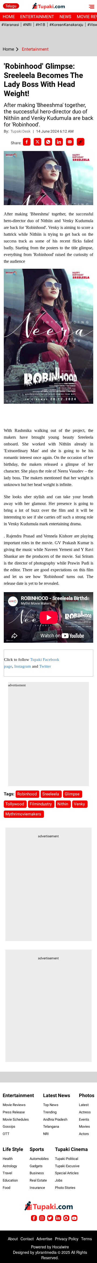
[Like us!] (34, 1218)
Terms (86, 1238)
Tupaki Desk (21, 131)
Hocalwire (60, 1246)
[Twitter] (37, 142)
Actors (84, 1134)
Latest (84, 1105)
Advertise (44, 1238)
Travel (7, 1173)
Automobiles (39, 1159)
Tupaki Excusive (67, 1166)
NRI (46, 1134)
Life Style (13, 1149)
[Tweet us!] (42, 1218)
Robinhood (27, 794)
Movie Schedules (16, 1119)
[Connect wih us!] (58, 1218)
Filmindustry (41, 804)
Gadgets (36, 1166)
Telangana (51, 1126)
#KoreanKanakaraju (66, 24)
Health (8, 1159)
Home (9, 16)
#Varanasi (10, 24)
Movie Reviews (14, 1105)
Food (6, 1188)
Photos (86, 1095)
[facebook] (27, 142)
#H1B (40, 24)
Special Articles (67, 1173)
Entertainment (37, 16)
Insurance (37, 1188)
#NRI (27, 24)
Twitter (45, 666)
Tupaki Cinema (71, 1149)
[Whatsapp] (48, 142)
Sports (37, 1149)
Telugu (10, 6)
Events (84, 1119)
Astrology (10, 1166)
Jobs (59, 1180)
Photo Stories (65, 1188)
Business (37, 1173)
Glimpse (73, 794)
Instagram (22, 666)
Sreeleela (51, 794)
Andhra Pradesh (55, 1119)
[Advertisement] (48, 737)
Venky (80, 804)
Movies (84, 1126)
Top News (50, 1105)
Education (10, 1180)
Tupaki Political (66, 1159)
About (13, 1238)
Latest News (56, 1095)
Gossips (9, 1126)
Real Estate (38, 1180)
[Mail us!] (74, 1218)
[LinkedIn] (59, 142)
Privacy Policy (66, 1238)
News (65, 16)
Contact (27, 1238)
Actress (85, 1112)
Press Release (14, 1112)
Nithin (63, 804)
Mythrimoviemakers (23, 814)
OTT (6, 1134)
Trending (50, 1112)
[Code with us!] (66, 1218)
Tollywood (15, 804)
